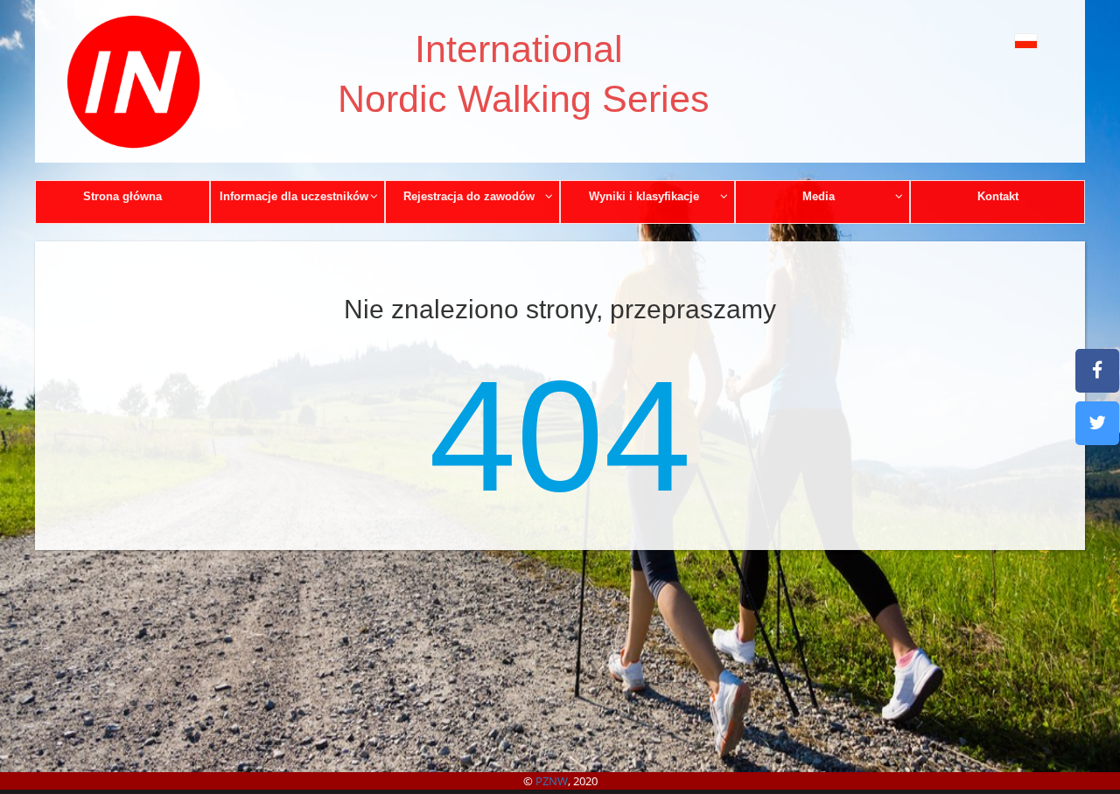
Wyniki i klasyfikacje (644, 196)
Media (818, 196)
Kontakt (997, 196)
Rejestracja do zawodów (469, 196)
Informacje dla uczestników (294, 196)
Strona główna (122, 196)
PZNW (552, 781)
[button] (986, 40)
